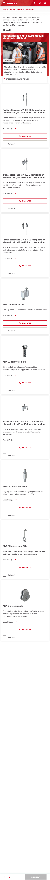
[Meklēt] (44, 3)
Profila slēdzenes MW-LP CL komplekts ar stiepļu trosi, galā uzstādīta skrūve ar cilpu (24, 240)
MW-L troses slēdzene (14, 304)
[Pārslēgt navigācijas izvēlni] (4, 3)
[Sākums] (12, 3)
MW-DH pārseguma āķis (15, 546)
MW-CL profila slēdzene (15, 486)
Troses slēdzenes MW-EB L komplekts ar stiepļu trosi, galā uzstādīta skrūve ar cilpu (24, 176)
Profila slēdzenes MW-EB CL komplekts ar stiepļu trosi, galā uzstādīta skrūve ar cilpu (24, 111)
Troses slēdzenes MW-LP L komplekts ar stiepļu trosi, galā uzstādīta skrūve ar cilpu (24, 422)
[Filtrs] (9, 877)
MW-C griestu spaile (13, 606)
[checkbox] (25, 143)
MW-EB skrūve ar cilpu (14, 361)
